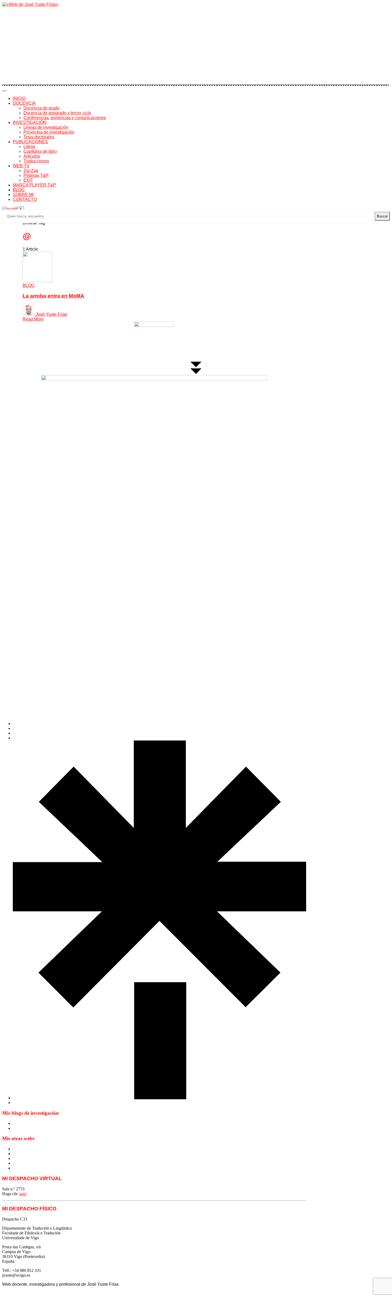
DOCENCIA (24, 103)
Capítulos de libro (40, 151)
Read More (33, 319)
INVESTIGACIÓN (29, 122)
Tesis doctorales (38, 137)
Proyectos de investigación (48, 132)
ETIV (18, 1153)
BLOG (19, 190)
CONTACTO (25, 199)
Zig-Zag (30, 170)
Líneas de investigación (45, 127)
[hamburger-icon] (4, 91)
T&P (17, 1158)
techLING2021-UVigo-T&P (37, 1163)
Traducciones (36, 161)
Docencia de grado (41, 108)
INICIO (19, 98)
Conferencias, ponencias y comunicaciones (64, 117)
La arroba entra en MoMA (53, 296)
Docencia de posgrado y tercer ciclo (57, 113)
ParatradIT (22, 1168)
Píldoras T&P (36, 175)
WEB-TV (21, 165)
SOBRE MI (23, 194)
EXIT (28, 180)
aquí (22, 1193)
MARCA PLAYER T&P (34, 185)
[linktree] (159, 1098)
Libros (29, 146)
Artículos (31, 156)
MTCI (18, 1149)
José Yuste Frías (51, 314)
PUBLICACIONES (30, 141)
